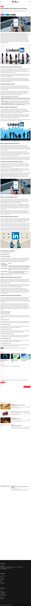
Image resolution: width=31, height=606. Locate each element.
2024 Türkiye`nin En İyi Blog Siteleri (16, 425)
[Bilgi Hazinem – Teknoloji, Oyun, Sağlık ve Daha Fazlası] (15, 1)
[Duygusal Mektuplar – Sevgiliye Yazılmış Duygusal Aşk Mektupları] (5, 515)
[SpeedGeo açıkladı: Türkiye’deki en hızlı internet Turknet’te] (5, 356)
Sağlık (1, 581)
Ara (0, 385)
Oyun (1, 580)
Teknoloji (5, 4)
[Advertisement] (15, 394)
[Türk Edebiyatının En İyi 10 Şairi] (5, 420)
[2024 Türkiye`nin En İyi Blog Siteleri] (5, 454)
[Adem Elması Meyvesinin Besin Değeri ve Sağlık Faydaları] (5, 413)
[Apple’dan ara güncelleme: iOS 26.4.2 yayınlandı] (26, 356)
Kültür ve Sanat (2, 579)
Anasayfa (1, 4)
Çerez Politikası (2, 597)
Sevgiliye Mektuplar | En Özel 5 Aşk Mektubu (18, 405)
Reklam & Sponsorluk (3, 595)
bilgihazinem (13, 419)
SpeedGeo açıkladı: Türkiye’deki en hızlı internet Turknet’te (4, 360)
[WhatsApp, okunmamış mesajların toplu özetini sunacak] (15, 356)
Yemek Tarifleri (2, 583)
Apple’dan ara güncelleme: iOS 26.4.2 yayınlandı (25, 360)
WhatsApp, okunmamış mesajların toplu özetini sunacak (14, 360)
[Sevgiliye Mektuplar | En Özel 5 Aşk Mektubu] (5, 406)
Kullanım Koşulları (2, 594)
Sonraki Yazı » (18, 350)
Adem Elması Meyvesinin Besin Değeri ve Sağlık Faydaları (20, 411)
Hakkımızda (2, 598)
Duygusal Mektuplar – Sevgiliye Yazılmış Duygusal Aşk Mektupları (19, 487)
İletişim (1, 590)
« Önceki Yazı (13, 350)
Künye (1, 596)
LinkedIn (1, 33)
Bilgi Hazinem (2, 604)
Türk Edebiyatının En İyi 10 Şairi (16, 418)
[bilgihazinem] (0, 12)
